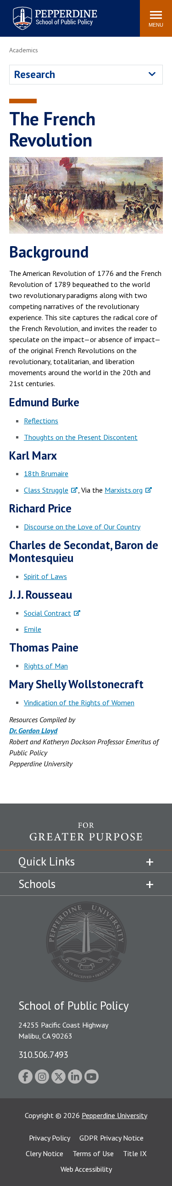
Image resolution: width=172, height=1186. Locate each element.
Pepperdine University (114, 1115)
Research (34, 74)
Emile (32, 629)
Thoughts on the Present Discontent (81, 437)
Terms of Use (93, 1153)
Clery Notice (44, 1153)
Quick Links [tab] (46, 861)
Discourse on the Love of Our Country (82, 526)
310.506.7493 (43, 1054)
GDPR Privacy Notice (111, 1137)
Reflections (41, 420)
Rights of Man (46, 665)
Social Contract (47, 613)
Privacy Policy (49, 1137)
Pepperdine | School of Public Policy (45, 12)
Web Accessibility (86, 1169)
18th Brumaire (46, 473)
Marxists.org (124, 490)
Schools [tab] (36, 884)
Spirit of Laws (45, 576)
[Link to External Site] (86, 836)
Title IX (135, 1153)
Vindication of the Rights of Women (79, 702)
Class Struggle (46, 490)
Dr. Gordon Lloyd (33, 730)
